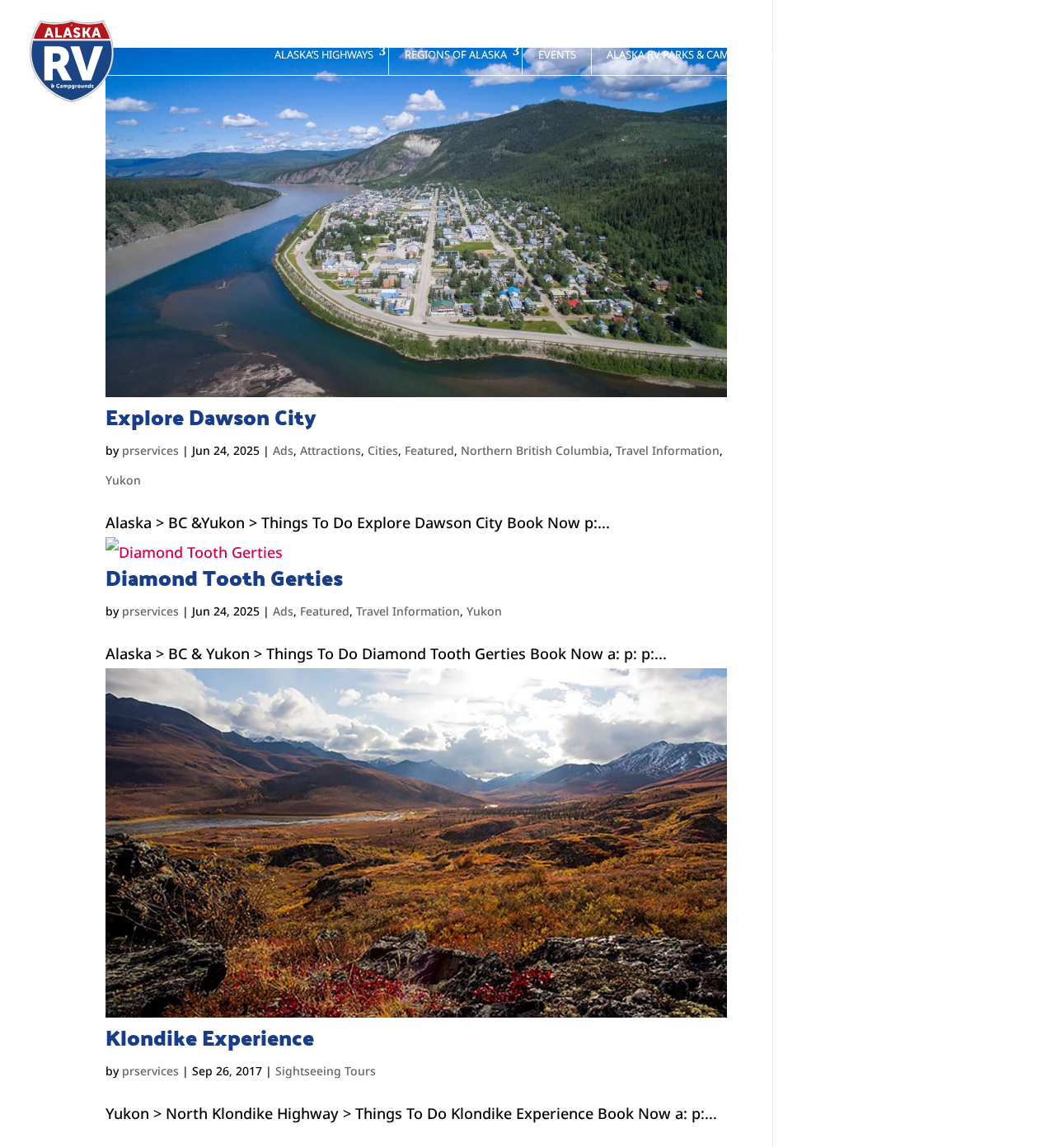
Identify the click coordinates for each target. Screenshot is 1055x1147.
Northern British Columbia (535, 450)
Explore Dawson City (211, 417)
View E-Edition (961, 54)
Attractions (330, 450)
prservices (150, 450)
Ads (283, 450)
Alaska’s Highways (323, 54)
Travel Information (668, 450)
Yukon (123, 480)
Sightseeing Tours (325, 1071)
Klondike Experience (210, 1037)
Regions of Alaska (456, 54)
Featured (429, 450)
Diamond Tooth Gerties (224, 577)
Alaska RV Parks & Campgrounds (697, 54)
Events (557, 54)
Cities (383, 450)
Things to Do (854, 54)
